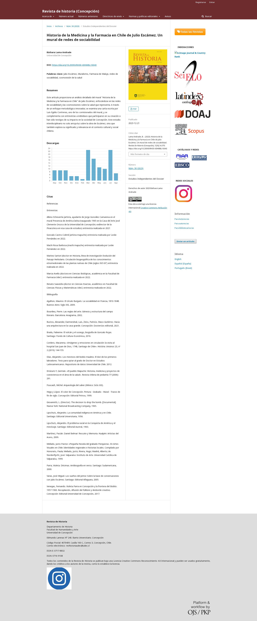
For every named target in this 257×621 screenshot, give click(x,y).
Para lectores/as (182, 219)
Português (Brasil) (183, 268)
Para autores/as (182, 223)
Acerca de (47, 16)
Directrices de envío (112, 16)
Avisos (168, 16)
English (178, 259)
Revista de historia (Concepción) (70, 11)
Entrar (212, 2)
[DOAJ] (192, 117)
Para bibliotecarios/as (184, 228)
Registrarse (201, 2)
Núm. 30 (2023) (72, 26)
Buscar (208, 16)
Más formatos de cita (140, 154)
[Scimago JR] (192, 56)
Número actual (66, 16)
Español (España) (183, 263)
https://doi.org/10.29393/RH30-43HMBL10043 (74, 65)
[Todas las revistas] (190, 34)
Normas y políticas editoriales (143, 16)
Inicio (49, 26)
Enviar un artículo (185, 241)
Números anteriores (88, 16)
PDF (135, 109)
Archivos (59, 26)
